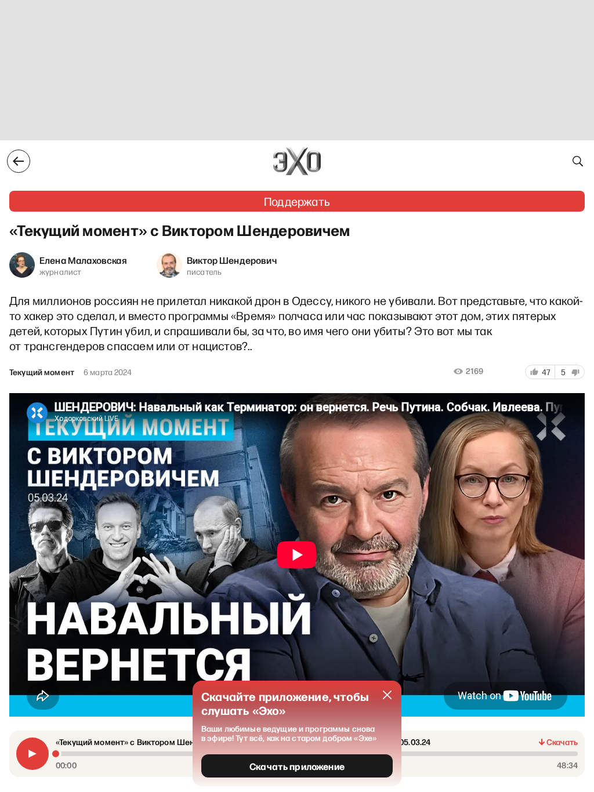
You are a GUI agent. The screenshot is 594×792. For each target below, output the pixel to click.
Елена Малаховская (83, 259)
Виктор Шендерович (232, 259)
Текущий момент (41, 372)
